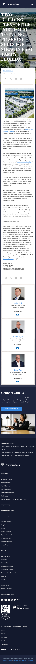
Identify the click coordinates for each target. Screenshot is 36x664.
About (3, 550)
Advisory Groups (6, 479)
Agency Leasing (6, 482)
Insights (3, 525)
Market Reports (7, 510)
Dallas (3, 634)
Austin (3, 630)
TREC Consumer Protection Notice (11, 650)
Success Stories (6, 538)
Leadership (4, 563)
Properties (5, 505)
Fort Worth (4, 637)
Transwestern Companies (9, 573)
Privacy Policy (7, 660)
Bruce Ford (18, 370)
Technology (4, 496)
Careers (3, 579)
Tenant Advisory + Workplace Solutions (13, 499)
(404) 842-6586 (18, 378)
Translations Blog (6, 541)
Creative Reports (6, 521)
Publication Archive (7, 535)
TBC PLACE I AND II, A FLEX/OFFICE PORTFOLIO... (16, 455)
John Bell (18, 303)
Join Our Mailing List (11, 408)
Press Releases (8, 71)
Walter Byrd (18, 337)
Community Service (7, 569)
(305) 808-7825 (18, 345)
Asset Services (5, 486)
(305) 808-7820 (18, 311)
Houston (3, 641)
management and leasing (24, 162)
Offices (3, 576)
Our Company (5, 556)
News (3, 528)
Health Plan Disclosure (19, 660)
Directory (4, 559)
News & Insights (7, 516)
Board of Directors (7, 566)
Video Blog (4, 545)
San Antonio (4, 644)
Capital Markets (6, 489)
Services (4, 473)
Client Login (5, 585)
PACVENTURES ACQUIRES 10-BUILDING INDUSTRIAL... (18, 452)
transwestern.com (8, 259)
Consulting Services (7, 492)
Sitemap (30, 660)
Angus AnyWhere (6, 588)
